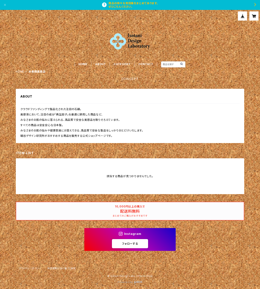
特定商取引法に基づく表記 (61, 268)
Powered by (126, 282)
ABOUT (100, 64)
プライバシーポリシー (30, 268)
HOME (82, 64)
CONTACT (145, 64)
